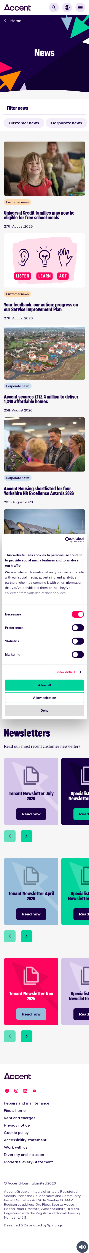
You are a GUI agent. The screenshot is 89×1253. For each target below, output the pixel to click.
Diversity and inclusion (24, 1154)
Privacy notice (17, 1125)
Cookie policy (16, 1132)
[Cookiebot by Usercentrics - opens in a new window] (65, 540)
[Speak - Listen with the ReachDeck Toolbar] (82, 1247)
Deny (44, 710)
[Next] (26, 836)
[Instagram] (16, 1090)
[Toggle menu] (80, 7)
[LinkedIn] (25, 1090)
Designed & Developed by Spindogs (33, 1225)
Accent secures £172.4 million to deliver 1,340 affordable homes (41, 399)
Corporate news (66, 123)
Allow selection (44, 698)
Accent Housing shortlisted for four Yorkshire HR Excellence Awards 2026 (39, 491)
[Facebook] (7, 1090)
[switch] (78, 627)
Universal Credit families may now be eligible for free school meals (39, 215)
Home (15, 20)
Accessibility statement (25, 1140)
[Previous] (10, 836)
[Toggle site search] (54, 7)
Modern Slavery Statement (28, 1162)
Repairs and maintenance (26, 1103)
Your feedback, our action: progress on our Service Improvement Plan (41, 307)
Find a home (15, 1110)
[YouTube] (34, 1090)
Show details (65, 672)
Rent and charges (19, 1118)
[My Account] (67, 7)
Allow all (44, 685)
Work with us (15, 1147)
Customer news (24, 123)
